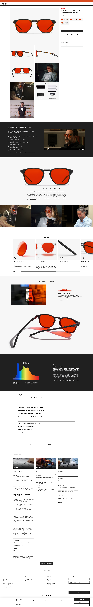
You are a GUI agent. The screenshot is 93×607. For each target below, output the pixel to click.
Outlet (68, 3)
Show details (18, 604)
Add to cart (72, 31)
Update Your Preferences (51, 583)
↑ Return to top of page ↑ (46, 563)
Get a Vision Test (50, 582)
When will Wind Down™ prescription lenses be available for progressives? (33, 420)
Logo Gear (5, 579)
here (68, 505)
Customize (81, 602)
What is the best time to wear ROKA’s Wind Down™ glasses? (31, 407)
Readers (50, 3)
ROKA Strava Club (50, 595)
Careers (5, 588)
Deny (82, 605)
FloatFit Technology (7, 578)
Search (85, 3)
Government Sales (6, 584)
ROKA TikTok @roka (44, 595)
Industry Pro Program (7, 586)
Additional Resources (22, 432)
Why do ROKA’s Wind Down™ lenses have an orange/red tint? (31, 404)
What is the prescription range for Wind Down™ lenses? (30, 416)
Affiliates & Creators (7, 587)
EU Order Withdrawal (50, 584)
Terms (73, 589)
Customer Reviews (28, 579)
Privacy (76, 589)
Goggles (63, 3)
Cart (91, 3)
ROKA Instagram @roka (42, 595)
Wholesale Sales (6, 582)
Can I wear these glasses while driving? (26, 426)
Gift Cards (49, 579)
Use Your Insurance (50, 580)
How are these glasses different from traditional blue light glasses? (32, 397)
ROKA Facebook (46, 595)
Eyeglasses (43, 3)
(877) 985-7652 (50, 576)
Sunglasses (28, 3)
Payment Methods (28, 582)
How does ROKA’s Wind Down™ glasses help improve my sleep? (31, 410)
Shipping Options (28, 576)
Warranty (26, 580)
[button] (34, 26)
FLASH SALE (17, 3)
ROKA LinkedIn (48, 595)
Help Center (49, 578)
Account (88, 3)
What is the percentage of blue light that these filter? (29, 413)
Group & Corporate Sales (8, 583)
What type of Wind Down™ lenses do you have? (28, 400)
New (23, 3)
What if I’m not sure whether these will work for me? (29, 423)
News (4, 580)
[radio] (63, 19)
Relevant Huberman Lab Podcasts (25, 429)
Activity (74, 3)
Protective (36, 3)
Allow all (82, 599)
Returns (26, 578)
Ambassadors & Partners (8, 576)
